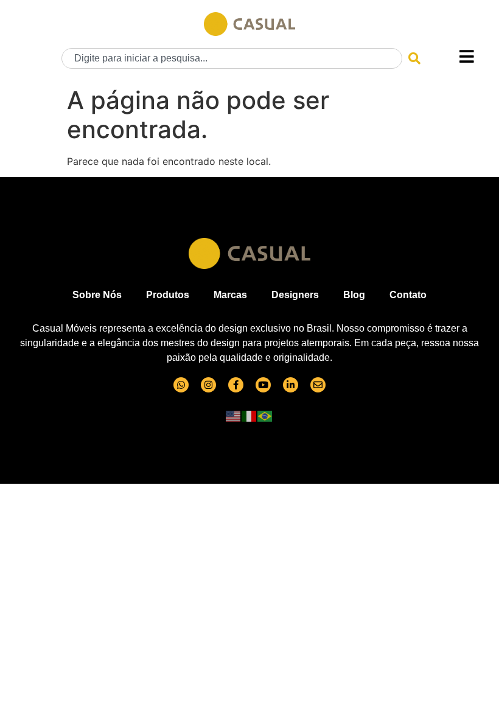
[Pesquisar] (414, 58)
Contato (408, 295)
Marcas (230, 295)
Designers (295, 295)
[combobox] (231, 58)
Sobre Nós (97, 295)
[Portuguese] (265, 416)
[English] (234, 416)
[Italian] (249, 416)
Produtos (167, 295)
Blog (354, 295)
